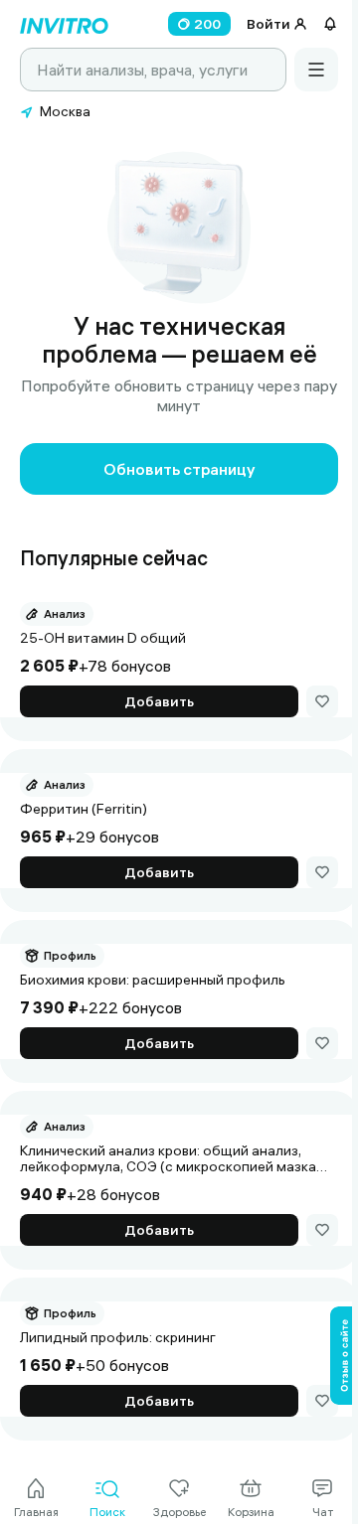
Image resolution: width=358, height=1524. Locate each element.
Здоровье (179, 1511)
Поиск (107, 1511)
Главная (36, 1511)
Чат (322, 1511)
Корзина (251, 1511)
